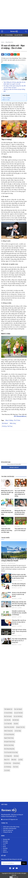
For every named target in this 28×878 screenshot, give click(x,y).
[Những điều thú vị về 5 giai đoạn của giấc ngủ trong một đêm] (7, 482)
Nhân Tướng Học (8, 730)
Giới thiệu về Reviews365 (9, 828)
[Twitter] (14, 868)
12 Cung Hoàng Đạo (9, 734)
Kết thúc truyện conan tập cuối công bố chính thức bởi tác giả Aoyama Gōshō (19, 576)
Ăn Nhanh (5, 423)
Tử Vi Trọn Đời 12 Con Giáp (11, 752)
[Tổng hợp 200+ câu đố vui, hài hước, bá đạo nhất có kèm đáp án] (6, 622)
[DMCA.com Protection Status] (14, 877)
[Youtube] (17, 868)
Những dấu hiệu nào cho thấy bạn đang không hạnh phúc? (20, 512)
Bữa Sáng (13, 423)
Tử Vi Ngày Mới (8, 756)
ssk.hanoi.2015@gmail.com (10, 819)
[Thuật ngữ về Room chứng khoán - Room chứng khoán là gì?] (6, 631)
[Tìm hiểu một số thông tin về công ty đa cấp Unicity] (6, 586)
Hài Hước (16, 756)
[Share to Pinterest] (12, 54)
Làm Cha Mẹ (7, 720)
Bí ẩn (4, 846)
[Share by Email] (18, 54)
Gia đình (5, 848)
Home (2, 42)
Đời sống (5, 841)
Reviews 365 (6, 839)
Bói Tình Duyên (8, 716)
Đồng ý (24, 863)
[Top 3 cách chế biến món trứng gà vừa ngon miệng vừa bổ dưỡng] (21, 482)
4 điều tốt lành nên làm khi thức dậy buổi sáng (7, 512)
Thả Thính (15, 766)
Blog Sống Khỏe (9, 42)
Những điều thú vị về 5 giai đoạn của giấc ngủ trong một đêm (7, 492)
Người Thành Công (8, 738)
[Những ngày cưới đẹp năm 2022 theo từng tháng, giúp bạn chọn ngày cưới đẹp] (6, 604)
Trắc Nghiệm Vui (8, 709)
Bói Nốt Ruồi (16, 720)
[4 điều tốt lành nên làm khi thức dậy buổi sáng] (7, 502)
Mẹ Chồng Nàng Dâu (9, 748)
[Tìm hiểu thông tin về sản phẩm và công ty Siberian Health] (14, 549)
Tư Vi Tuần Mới (8, 723)
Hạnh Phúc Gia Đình (9, 727)
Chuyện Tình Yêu (20, 727)
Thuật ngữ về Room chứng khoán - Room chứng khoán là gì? (19, 631)
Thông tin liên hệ (7, 832)
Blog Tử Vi (6, 759)
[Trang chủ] (14, 31)
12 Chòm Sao (7, 763)
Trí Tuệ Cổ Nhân (8, 712)
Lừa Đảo (20, 759)
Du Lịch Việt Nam (18, 716)
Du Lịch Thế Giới (18, 712)
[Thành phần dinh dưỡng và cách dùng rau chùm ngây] (7, 520)
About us (5, 852)
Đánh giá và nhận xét (14, 467)
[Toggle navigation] (26, 31)
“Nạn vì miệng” (6, 98)
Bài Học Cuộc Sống (9, 745)
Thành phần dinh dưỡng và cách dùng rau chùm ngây (6, 530)
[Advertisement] (14, 14)
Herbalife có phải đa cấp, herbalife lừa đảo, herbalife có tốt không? (19, 612)
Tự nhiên (5, 843)
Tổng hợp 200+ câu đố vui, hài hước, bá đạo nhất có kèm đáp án (19, 622)
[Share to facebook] (2, 54)
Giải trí (4, 850)
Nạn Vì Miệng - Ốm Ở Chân (13, 420)
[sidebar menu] (2, 31)
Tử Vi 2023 (7, 770)
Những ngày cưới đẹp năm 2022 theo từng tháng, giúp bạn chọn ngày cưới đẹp (19, 603)
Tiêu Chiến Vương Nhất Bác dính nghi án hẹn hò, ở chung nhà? (19, 640)
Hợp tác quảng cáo (8, 830)
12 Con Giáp (18, 730)
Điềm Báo (13, 759)
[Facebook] (10, 868)
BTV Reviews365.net (20, 416)
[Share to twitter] (5, 54)
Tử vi (4, 845)
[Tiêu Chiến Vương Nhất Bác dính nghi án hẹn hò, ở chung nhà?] (6, 641)
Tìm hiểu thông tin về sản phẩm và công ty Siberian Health (13, 560)
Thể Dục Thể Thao (7, 426)
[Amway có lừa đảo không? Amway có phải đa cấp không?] (6, 594)
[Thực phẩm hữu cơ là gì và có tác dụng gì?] (21, 520)
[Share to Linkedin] (8, 54)
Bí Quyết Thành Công (9, 741)
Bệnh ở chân (6, 99)
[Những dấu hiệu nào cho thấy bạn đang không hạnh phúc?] (21, 502)
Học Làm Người (18, 709)
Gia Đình (16, 723)
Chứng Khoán (16, 763)
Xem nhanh (6, 95)
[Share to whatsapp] (15, 54)
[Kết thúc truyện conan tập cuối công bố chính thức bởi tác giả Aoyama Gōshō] (6, 578)
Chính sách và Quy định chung (11, 826)
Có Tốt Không (7, 766)
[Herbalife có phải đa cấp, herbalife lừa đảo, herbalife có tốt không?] (6, 613)
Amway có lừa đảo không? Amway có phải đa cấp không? (19, 594)
